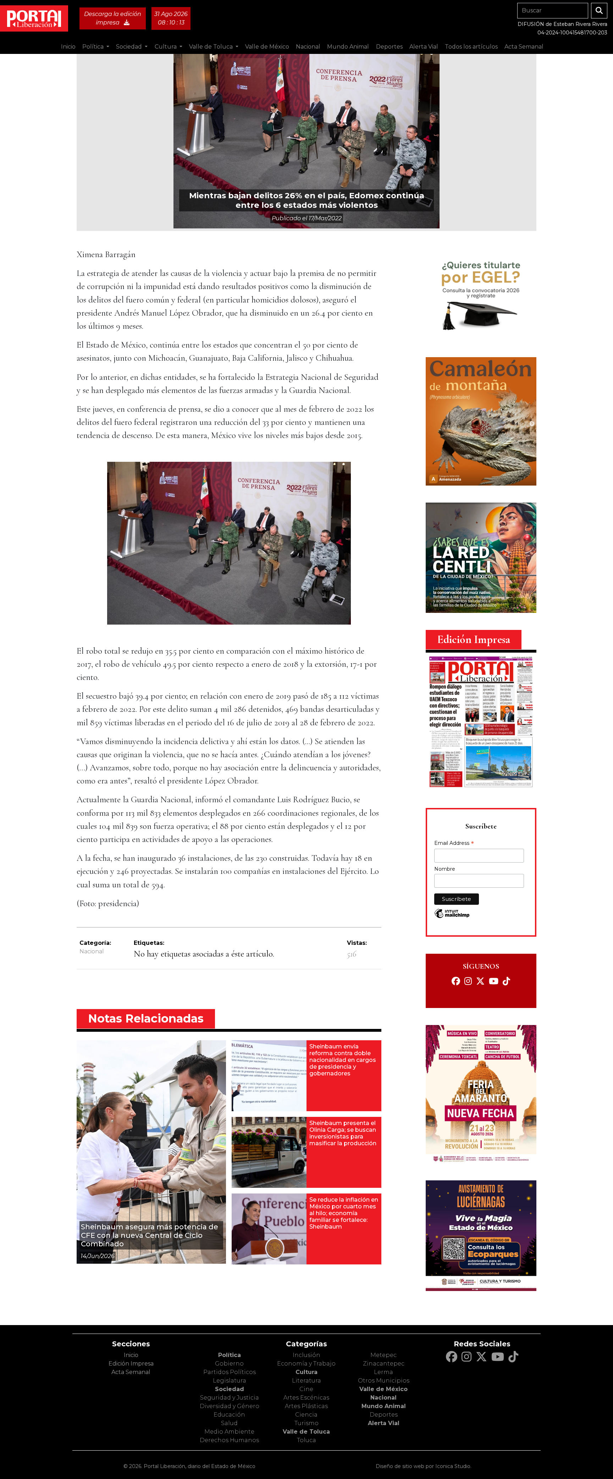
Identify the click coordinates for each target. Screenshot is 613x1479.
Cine (306, 1389)
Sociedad (229, 1389)
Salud (229, 1423)
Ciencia (306, 1414)
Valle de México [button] (267, 46)
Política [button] (93, 46)
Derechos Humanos (229, 1440)
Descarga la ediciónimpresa (112, 18)
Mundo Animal (383, 1406)
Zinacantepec (383, 1363)
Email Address (454, 844)
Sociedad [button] (129, 46)
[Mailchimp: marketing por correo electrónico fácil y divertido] (452, 917)
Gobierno (229, 1363)
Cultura (306, 1372)
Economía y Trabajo (306, 1363)
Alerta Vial (383, 1423)
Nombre (444, 869)
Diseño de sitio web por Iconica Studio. (423, 1466)
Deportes (384, 1414)
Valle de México (383, 1389)
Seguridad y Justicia (229, 1397)
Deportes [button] (389, 46)
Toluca (306, 1440)
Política (229, 1355)
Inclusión (306, 1355)
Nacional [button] (308, 46)
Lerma (383, 1372)
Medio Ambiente (229, 1431)
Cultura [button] (166, 46)
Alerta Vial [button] (423, 46)
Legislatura (229, 1380)
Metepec (383, 1355)
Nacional (91, 951)
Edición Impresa (131, 1363)
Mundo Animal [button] (348, 46)
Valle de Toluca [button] (211, 46)
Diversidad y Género (229, 1406)
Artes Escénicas (306, 1397)
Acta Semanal (523, 46)
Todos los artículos (471, 46)
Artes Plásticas (306, 1406)
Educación (229, 1414)
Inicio (68, 46)
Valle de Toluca (306, 1431)
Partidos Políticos (229, 1372)
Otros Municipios (383, 1380)
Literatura (306, 1380)
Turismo (306, 1423)
